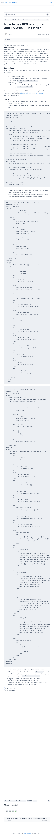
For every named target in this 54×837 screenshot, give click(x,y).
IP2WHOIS (29, 800)
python (35, 800)
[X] (10, 811)
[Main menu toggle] (51, 2)
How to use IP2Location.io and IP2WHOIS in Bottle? (17, 819)
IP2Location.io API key (26, 93)
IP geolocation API (13, 800)
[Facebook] (7, 811)
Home (6, 19)
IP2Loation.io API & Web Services (33, 19)
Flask (6, 800)
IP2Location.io (22, 800)
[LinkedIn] (13, 811)
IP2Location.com (28, 833)
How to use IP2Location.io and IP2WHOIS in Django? (37, 819)
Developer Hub (21, 19)
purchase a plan (40, 93)
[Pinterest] (16, 811)
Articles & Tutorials (13, 19)
